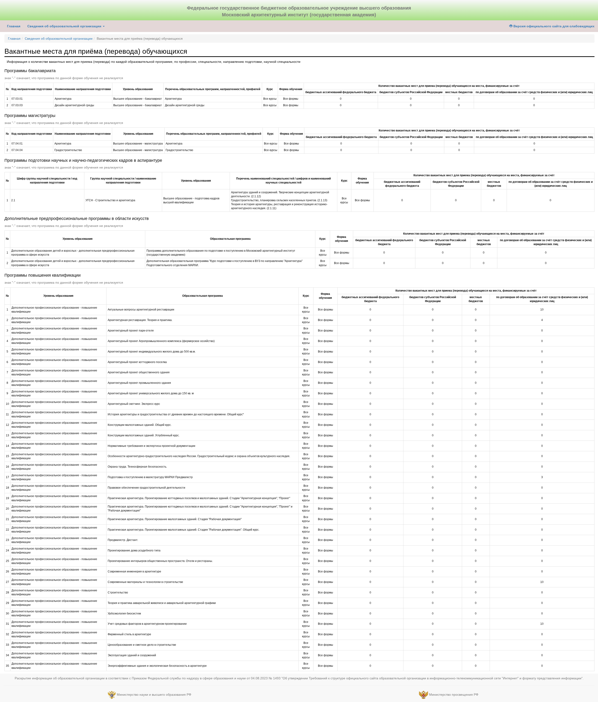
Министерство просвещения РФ (453, 695)
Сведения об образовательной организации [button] (64, 26)
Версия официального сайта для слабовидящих (553, 26)
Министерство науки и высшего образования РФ (154, 695)
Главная (13, 26)
